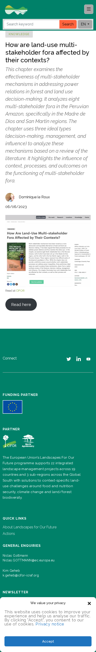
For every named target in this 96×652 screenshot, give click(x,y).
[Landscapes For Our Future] (27, 9)
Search (68, 24)
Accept (48, 641)
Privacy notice (49, 624)
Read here (21, 304)
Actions (9, 533)
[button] (89, 603)
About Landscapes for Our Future (29, 527)
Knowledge (19, 34)
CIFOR (20, 290)
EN (84, 24)
